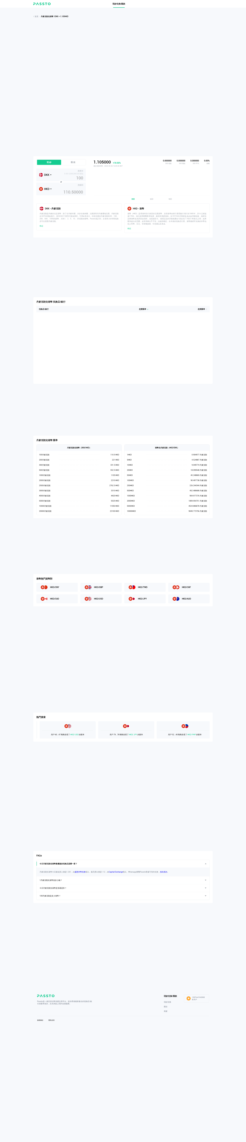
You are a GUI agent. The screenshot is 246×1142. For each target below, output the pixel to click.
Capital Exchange (116, 872)
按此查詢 (163, 872)
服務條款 (40, 1020)
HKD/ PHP (170, 735)
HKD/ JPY (112, 735)
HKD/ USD (53, 735)
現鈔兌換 (167, 1002)
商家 (165, 1011)
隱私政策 (51, 1020)
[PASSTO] (42, 4)
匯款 (165, 1007)
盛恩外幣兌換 (80, 872)
